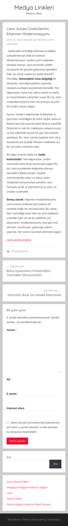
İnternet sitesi (15, 408)
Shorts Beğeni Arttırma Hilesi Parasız (29, 504)
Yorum (12, 330)
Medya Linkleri (34, 7)
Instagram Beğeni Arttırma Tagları (27, 487)
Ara (9, 457)
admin (50, 39)
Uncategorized (19, 251)
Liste (9, 493)
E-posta (12, 393)
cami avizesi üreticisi (19, 239)
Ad (9, 379)
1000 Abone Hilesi (18, 481)
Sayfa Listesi (14, 498)
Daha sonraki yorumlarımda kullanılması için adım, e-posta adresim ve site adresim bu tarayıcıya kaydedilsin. (33, 427)
